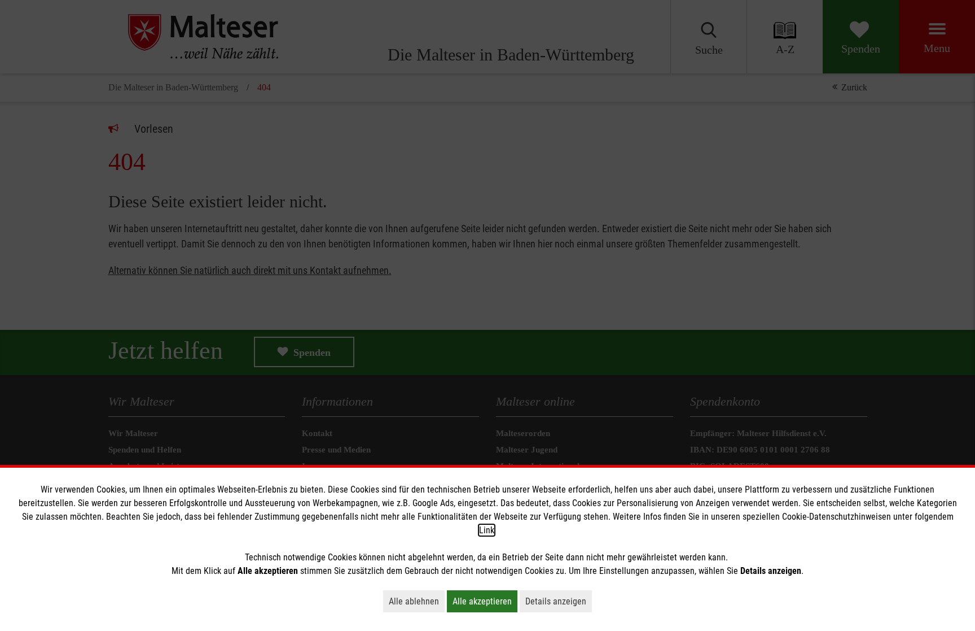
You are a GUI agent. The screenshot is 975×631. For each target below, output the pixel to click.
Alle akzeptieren (485, 601)
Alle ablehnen (417, 601)
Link (486, 530)
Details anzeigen (558, 601)
